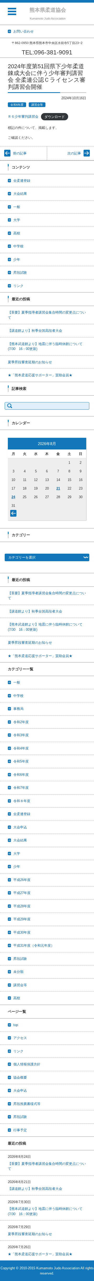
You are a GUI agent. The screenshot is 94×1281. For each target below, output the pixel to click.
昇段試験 (20, 272)
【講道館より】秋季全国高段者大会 (35, 331)
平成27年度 (22, 893)
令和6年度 (17, 104)
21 (58, 488)
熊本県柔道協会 (48, 10)
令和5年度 (21, 761)
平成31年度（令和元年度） (33, 945)
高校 (16, 233)
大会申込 (20, 827)
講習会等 (37, 104)
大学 (16, 220)
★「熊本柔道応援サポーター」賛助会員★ (40, 375)
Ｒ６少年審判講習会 (23, 116)
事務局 (18, 709)
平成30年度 (22, 932)
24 (13, 497)
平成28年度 (22, 906)
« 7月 (14, 514)
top (15, 1025)
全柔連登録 (21, 181)
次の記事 (74, 153)
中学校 (18, 246)
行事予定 (20, 1130)
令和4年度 (21, 748)
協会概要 (20, 1077)
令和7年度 (21, 788)
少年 (16, 259)
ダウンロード (54, 116)
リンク (18, 286)
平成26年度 (22, 880)
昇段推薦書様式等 (26, 1104)
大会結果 (20, 194)
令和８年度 (21, 801)
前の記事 (20, 153)
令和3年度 (21, 735)
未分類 (18, 972)
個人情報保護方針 (26, 1064)
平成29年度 (22, 919)
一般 (16, 207)
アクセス (20, 1038)
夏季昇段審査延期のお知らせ (30, 362)
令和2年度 (21, 722)
